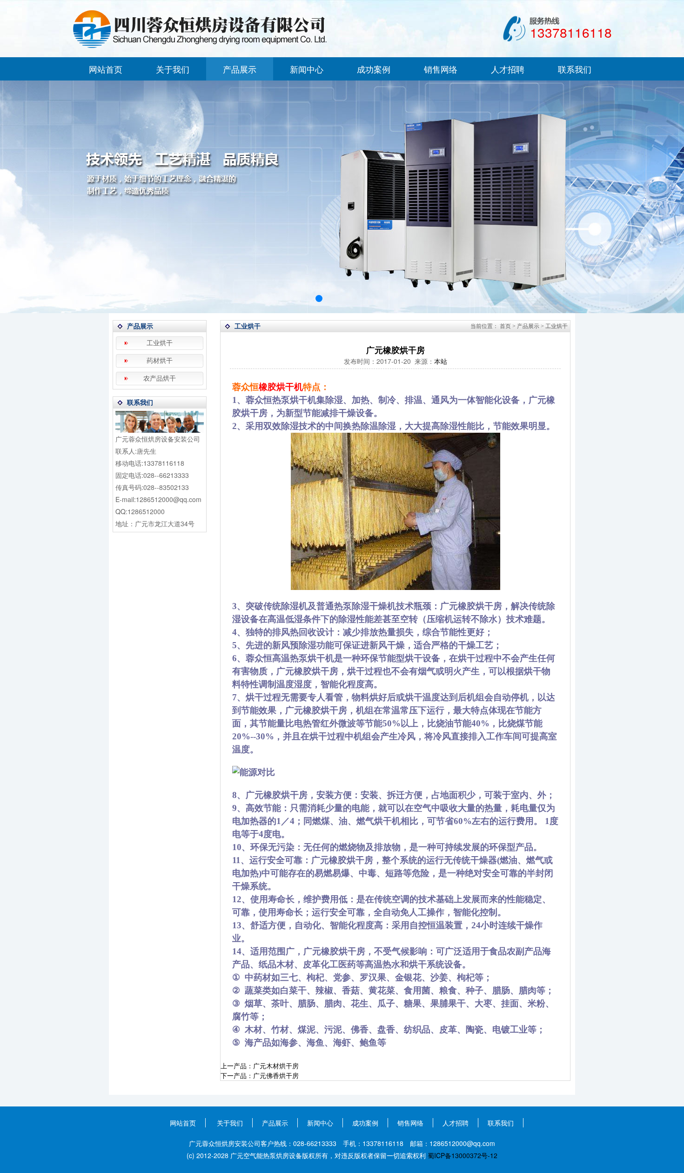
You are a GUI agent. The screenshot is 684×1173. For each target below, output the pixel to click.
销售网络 (440, 69)
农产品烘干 (159, 378)
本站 (440, 361)
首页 (505, 326)
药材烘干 (160, 360)
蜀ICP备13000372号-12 (462, 1155)
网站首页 (105, 69)
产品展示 (239, 69)
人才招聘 (507, 69)
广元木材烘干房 (276, 1065)
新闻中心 (306, 69)
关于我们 (172, 69)
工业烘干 (160, 343)
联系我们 (574, 69)
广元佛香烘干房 (276, 1075)
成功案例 (373, 69)
